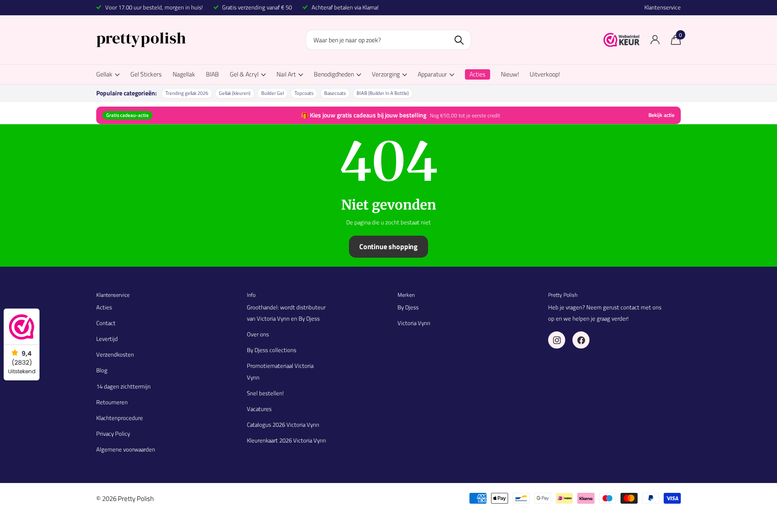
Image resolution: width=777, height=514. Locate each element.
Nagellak (184, 74)
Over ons (258, 334)
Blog (101, 370)
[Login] (655, 40)
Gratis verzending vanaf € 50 (257, 7)
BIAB (212, 74)
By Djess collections (271, 349)
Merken (406, 295)
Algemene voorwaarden (125, 449)
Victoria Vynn (413, 322)
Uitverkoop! (545, 74)
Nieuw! (510, 74)
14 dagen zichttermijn (123, 386)
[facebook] (580, 340)
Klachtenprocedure (119, 417)
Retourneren (112, 402)
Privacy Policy (113, 433)
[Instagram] (556, 340)
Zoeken (459, 40)
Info (251, 295)
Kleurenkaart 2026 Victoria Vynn (286, 440)
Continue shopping (388, 246)
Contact (106, 322)
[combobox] (388, 40)
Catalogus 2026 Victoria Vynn (283, 424)
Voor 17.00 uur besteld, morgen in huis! (154, 7)
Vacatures (259, 408)
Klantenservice (662, 7)
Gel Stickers (146, 74)
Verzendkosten (115, 354)
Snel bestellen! (265, 393)
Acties (104, 307)
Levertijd (107, 338)
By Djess (408, 307)
